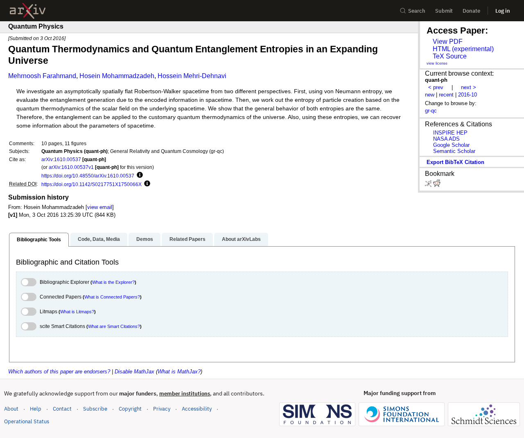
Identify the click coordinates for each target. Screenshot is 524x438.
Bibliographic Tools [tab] (39, 240)
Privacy (161, 408)
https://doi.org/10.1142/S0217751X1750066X (91, 184)
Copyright (130, 408)
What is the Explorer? (113, 282)
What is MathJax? (179, 371)
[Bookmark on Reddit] (436, 185)
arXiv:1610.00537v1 (71, 167)
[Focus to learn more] (138, 175)
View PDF (448, 41)
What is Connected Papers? (112, 296)
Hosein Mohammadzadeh (116, 75)
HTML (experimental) (463, 48)
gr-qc (431, 111)
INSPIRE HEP (450, 133)
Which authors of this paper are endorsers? (59, 371)
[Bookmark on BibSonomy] (429, 185)
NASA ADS (446, 139)
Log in (502, 10)
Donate (471, 10)
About (11, 408)
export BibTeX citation (455, 162)
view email (99, 207)
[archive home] (27, 11)
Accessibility (197, 408)
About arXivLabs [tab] (241, 239)
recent (446, 95)
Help (35, 408)
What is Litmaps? (77, 311)
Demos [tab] (144, 239)
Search (416, 10)
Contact (62, 408)
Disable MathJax (134, 371)
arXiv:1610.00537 (61, 159)
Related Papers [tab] (187, 239)
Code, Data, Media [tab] (99, 239)
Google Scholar (451, 145)
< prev (435, 87)
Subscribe (95, 408)
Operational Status (26, 421)
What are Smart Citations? (114, 326)
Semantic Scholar (454, 151)
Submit (444, 10)
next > (468, 87)
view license (437, 63)
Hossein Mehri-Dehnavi (192, 75)
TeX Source (450, 56)
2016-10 (467, 95)
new (429, 95)
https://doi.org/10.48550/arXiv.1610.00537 (87, 175)
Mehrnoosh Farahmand (42, 75)
